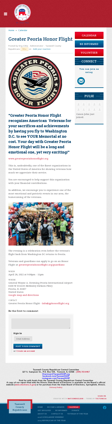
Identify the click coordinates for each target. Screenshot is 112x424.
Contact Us (57, 414)
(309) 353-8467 (83, 372)
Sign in (102, 396)
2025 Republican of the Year (52, 420)
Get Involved (44, 410)
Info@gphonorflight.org (55, 303)
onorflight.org (40, 158)
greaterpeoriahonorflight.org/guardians (41, 264)
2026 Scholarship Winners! (51, 417)
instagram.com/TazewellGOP (56, 378)
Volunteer (89, 52)
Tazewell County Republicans (20, 407)
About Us (42, 414)
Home (11, 30)
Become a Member (55, 407)
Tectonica (100, 399)
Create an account (25, 351)
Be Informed (89, 44)
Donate (75, 410)
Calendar (22, 30)
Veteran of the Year (77, 414)
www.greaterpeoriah (20, 158)
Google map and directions (23, 295)
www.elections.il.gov (25, 385)
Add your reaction (42, 49)
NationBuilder (75, 399)
